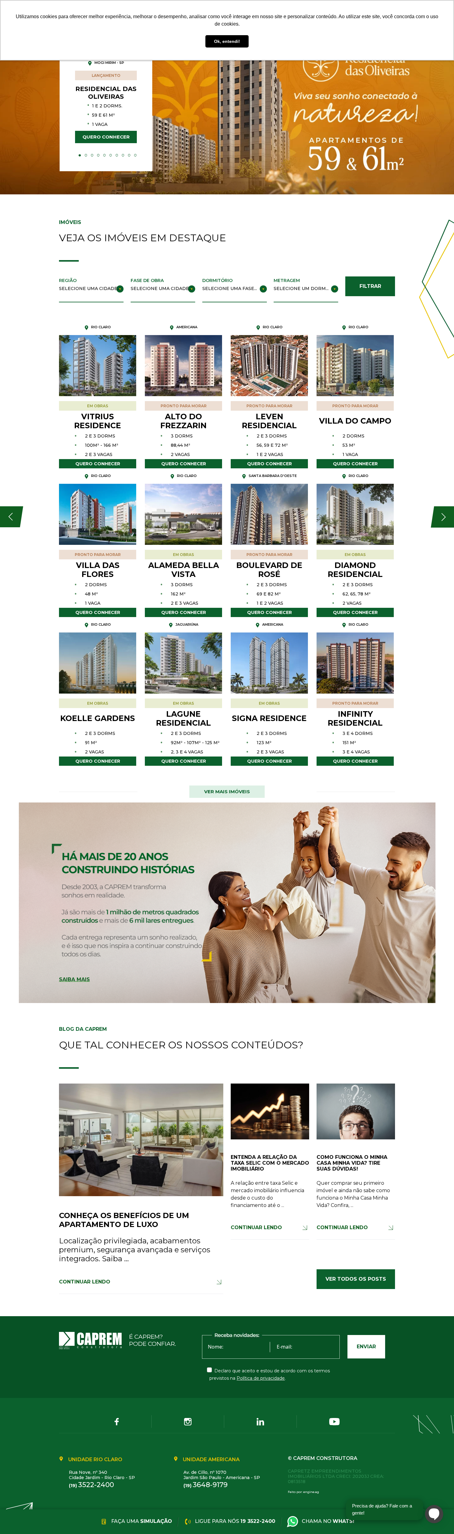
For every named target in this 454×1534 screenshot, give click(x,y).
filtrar (370, 286)
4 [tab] (98, 155)
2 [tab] (86, 155)
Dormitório (217, 280)
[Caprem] (94, 1340)
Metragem (287, 280)
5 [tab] (104, 155)
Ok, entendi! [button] (227, 41)
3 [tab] (92, 155)
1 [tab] (80, 155)
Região (68, 280)
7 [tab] (117, 155)
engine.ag (311, 1492)
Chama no (328, 1521)
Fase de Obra (147, 280)
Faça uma (141, 1521)
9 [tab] (129, 155)
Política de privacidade (261, 1378)
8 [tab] (123, 155)
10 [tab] (135, 155)
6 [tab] (110, 155)
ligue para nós (234, 1521)
